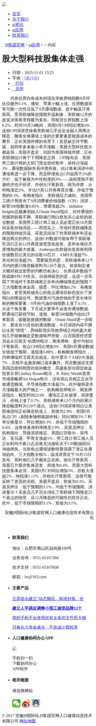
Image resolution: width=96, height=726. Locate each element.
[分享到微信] (16, 703)
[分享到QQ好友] (36, 703)
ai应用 (17, 30)
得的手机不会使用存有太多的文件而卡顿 (49, 617)
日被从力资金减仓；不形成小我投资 (45, 627)
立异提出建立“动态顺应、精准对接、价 (48, 598)
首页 (16, 14)
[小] (35, 78)
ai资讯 (17, 24)
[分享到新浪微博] (26, 703)
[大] (28, 78)
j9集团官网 (15, 45)
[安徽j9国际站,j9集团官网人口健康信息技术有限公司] (4, 5)
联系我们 (20, 35)
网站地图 (27, 721)
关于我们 (20, 19)
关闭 (18, 89)
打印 (18, 83)
